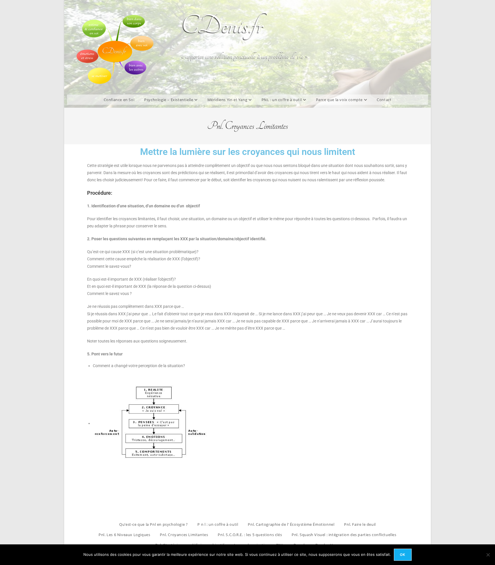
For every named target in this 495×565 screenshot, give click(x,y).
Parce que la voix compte (340, 99)
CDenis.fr (222, 26)
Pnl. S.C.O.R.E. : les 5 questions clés (250, 534)
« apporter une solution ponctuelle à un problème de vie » (244, 56)
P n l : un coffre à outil (217, 524)
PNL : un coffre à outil (282, 99)
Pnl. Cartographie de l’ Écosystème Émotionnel (291, 524)
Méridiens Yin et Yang (227, 99)
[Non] (488, 555)
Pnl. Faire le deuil (360, 524)
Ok (402, 554)
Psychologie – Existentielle (169, 99)
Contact (384, 99)
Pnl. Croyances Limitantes (184, 534)
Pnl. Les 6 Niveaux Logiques (124, 534)
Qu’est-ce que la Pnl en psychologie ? (153, 524)
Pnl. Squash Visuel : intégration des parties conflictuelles (344, 534)
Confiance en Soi (119, 99)
